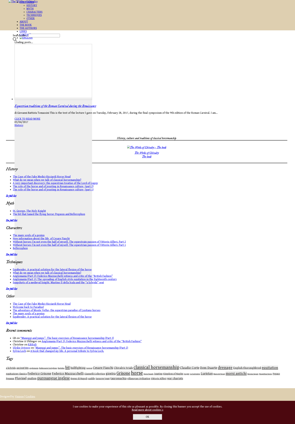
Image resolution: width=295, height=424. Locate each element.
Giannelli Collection (94, 374)
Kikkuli (32, 344)
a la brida (11, 368)
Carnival (89, 368)
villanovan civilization (138, 378)
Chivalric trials (123, 368)
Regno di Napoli (79, 378)
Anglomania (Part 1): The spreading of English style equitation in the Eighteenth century (65, 279)
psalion (32, 378)
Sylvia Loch (19, 351)
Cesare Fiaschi (103, 368)
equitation (270, 368)
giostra (111, 374)
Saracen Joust (103, 378)
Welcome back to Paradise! (28, 307)
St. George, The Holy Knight (29, 211)
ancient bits (22, 368)
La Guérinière (195, 374)
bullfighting (78, 368)
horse (137, 373)
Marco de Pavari (219, 374)
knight (186, 374)
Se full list (11, 195)
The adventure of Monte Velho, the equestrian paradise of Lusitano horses (56, 310)
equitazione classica (16, 374)
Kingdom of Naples (173, 374)
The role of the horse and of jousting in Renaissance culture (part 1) (53, 189)
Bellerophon (20, 248)
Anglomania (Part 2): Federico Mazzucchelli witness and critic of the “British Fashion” (63, 276)
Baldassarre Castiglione (48, 368)
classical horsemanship (156, 367)
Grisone (123, 373)
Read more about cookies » (147, 410)
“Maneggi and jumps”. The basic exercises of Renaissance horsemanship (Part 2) (67, 338)
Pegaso (276, 374)
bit (67, 367)
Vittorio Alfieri (158, 378)
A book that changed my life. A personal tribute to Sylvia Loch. (67, 351)
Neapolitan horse (265, 374)
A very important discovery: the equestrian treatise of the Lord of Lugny (55, 183)
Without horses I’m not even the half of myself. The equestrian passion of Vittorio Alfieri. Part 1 (69, 245)
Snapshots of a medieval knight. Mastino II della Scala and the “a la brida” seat (58, 282)
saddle (91, 378)
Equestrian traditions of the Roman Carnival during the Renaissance (55, 106)
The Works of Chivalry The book (147, 155)
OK (147, 417)
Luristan (207, 374)
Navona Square (252, 374)
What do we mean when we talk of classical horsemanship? (47, 180)
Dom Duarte (208, 368)
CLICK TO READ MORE (27, 119)
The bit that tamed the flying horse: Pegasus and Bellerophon (49, 214)
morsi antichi (236, 373)
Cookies (30, 396)
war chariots (175, 378)
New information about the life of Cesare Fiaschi (41, 238)
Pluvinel (21, 378)
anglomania (33, 368)
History (19, 125)
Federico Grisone (39, 374)
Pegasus (10, 378)
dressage (225, 367)
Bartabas (61, 368)
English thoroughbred (247, 368)
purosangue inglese (53, 378)
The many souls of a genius (29, 235)
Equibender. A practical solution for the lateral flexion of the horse (52, 269)
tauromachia (118, 378)
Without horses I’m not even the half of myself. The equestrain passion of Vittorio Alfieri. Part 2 (69, 241)
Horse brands (148, 374)
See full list (11, 220)
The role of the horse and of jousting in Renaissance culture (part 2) (53, 186)
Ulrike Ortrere (21, 347)
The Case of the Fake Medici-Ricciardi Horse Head (42, 176)
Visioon (19, 396)
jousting (158, 374)
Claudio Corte (189, 368)
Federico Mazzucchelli (68, 374)
